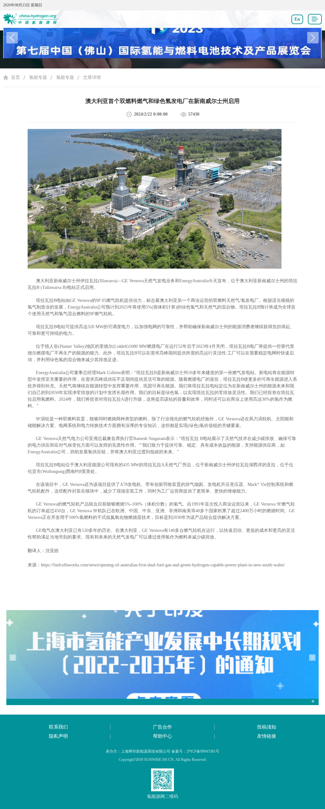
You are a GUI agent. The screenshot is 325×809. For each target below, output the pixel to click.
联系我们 (58, 726)
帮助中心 (162, 736)
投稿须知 (266, 726)
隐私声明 (58, 736)
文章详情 (92, 77)
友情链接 (266, 736)
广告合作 (162, 726)
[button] (313, 37)
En (297, 19)
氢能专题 (38, 77)
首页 (15, 77)
